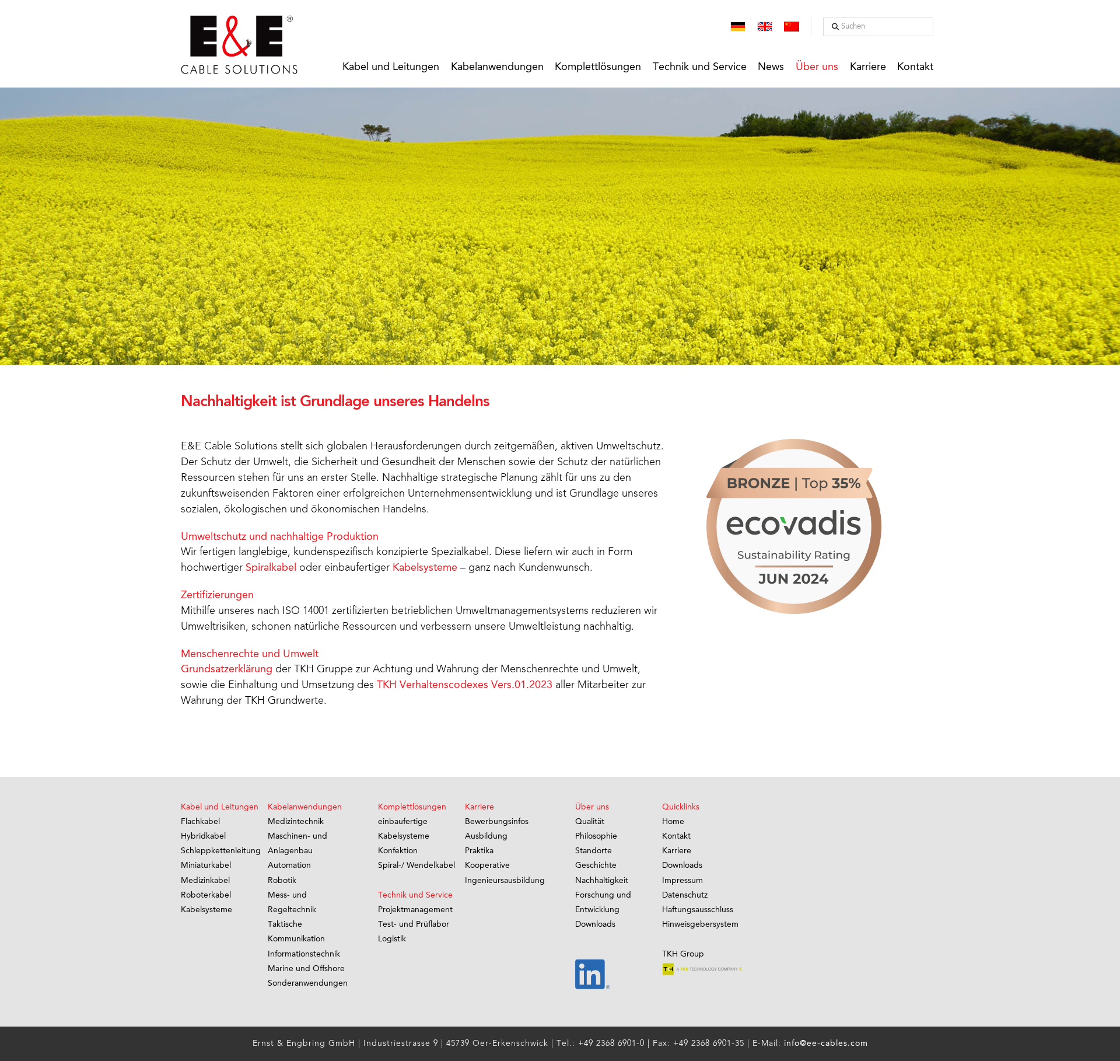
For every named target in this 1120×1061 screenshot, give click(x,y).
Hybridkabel (203, 836)
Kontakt (676, 836)
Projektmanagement (415, 910)
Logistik (392, 939)
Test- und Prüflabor (413, 924)
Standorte (593, 851)
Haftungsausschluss (697, 910)
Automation (289, 865)
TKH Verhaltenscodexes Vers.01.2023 (464, 685)
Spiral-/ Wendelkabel (416, 865)
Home (673, 822)
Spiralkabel (271, 568)
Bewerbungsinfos (496, 822)
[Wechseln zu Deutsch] (737, 28)
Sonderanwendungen (308, 983)
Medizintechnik (296, 822)
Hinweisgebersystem (700, 924)
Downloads (595, 924)
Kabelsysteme (425, 568)
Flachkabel (200, 822)
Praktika (479, 851)
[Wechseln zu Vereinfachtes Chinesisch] (791, 28)
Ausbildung (486, 836)
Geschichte (596, 865)
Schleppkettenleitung (221, 851)
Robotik (282, 881)
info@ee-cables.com (826, 1043)
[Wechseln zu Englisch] (764, 28)
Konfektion (398, 851)
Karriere (676, 851)
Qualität (589, 822)
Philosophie (596, 836)
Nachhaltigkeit (601, 881)
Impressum (682, 881)
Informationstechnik (304, 954)
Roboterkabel (206, 895)
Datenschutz (685, 895)
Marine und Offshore (306, 969)
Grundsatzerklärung (226, 669)
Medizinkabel (205, 881)
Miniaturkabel (206, 865)
